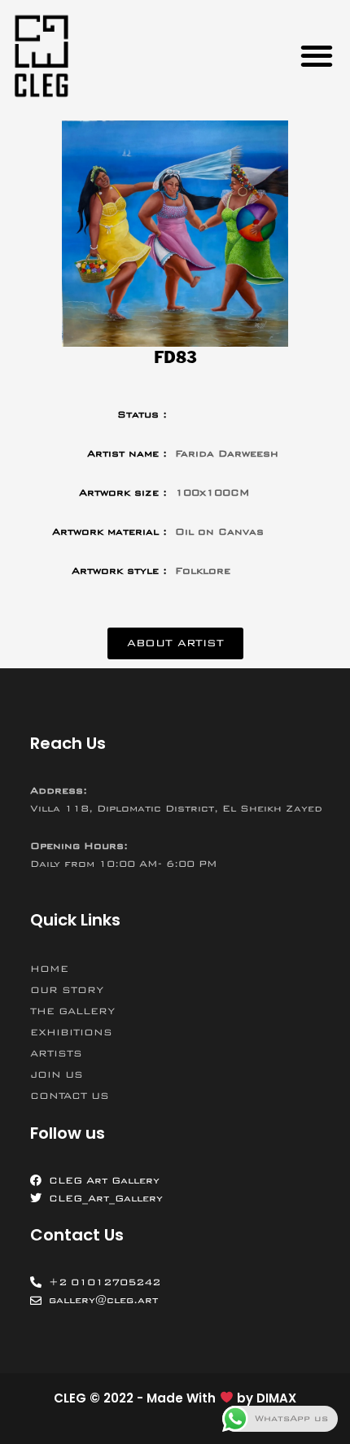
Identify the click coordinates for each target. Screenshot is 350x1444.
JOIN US (56, 1074)
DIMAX (276, 1398)
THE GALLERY (72, 1011)
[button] (316, 55)
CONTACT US (69, 1095)
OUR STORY (66, 989)
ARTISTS (56, 1053)
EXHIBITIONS (71, 1032)
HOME (49, 968)
